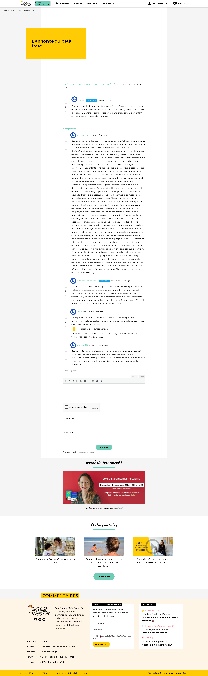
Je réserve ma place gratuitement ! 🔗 (104, 508)
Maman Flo (82, 135)
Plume (81, 100)
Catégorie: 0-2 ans (115, 84)
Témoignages (61, 3)
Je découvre (104, 576)
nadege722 (82, 345)
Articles (92, 3)
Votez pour (66, 102)
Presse (78, 3)
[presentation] (65, 380)
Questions (17, 11)
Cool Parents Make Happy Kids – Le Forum (83, 84)
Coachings (108, 3)
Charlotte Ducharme (87, 281)
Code (142, 377)
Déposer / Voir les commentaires (78, 452)
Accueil (7, 11)
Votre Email (68, 418)
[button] (65, 380)
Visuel (134, 377)
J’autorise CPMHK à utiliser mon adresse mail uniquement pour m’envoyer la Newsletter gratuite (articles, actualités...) (112, 636)
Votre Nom (68, 432)
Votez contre (66, 112)
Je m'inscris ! (101, 644)
